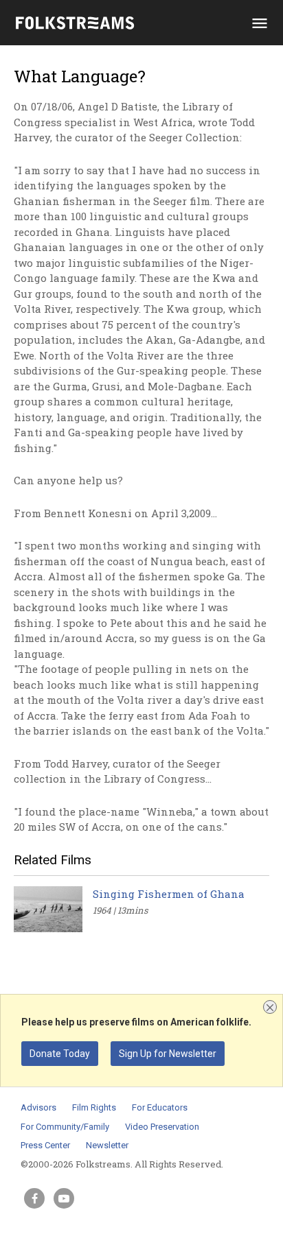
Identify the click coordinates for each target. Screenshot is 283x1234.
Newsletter (107, 1145)
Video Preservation (162, 1127)
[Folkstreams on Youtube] (64, 1198)
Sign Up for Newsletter (167, 1053)
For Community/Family (65, 1127)
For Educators (160, 1107)
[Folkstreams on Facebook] (34, 1198)
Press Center (45, 1145)
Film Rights (94, 1107)
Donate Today (60, 1053)
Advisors (38, 1107)
